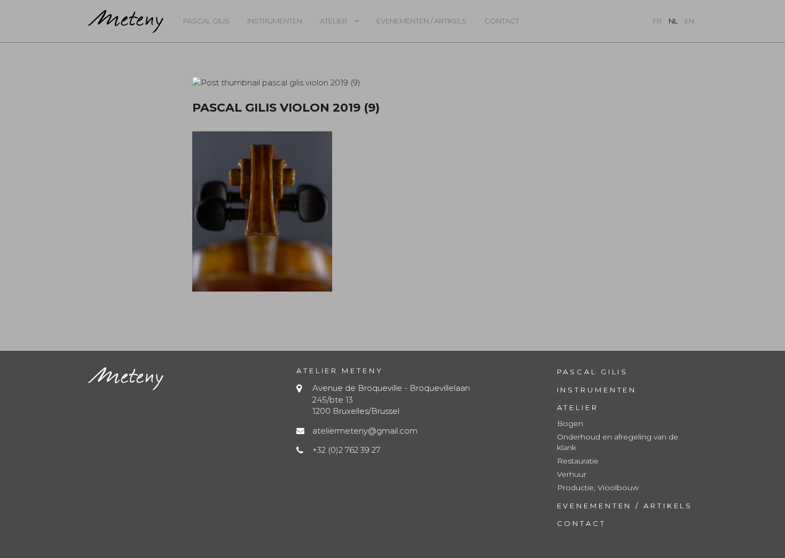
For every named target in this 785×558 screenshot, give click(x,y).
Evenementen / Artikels (421, 21)
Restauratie (578, 461)
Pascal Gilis (206, 21)
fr (657, 21)
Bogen (570, 423)
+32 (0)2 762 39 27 (346, 450)
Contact (501, 21)
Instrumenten (274, 21)
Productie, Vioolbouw (598, 487)
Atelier (333, 21)
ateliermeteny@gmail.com (365, 431)
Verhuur (571, 474)
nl (673, 21)
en (689, 21)
